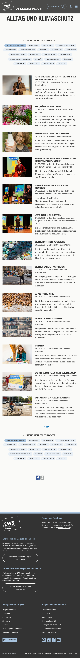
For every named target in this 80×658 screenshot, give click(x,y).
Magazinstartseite (9, 610)
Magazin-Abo (54, 6)
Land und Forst (49, 54)
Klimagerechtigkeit (18, 54)
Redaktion (28, 653)
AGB (66, 653)
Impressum (48, 653)
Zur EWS (5, 625)
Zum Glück (6, 617)
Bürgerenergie (47, 617)
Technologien (49, 64)
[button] (38, 478)
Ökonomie (67, 59)
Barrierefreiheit (58, 653)
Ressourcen (34, 64)
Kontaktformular (64, 527)
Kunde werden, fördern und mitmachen (20, 587)
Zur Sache (6, 613)
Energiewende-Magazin (29, 8)
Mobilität (38, 59)
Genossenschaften (28, 50)
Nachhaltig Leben (53, 59)
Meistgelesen (65, 54)
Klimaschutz (34, 54)
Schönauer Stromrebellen (51, 629)
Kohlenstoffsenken (49, 610)
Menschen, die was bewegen (20, 59)
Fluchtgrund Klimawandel (51, 625)
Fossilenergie (11, 50)
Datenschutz (73, 653)
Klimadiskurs (57, 50)
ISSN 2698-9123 (38, 653)
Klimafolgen (71, 50)
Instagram (43, 50)
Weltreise (62, 64)
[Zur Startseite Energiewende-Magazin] (8, 6)
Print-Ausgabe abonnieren (12, 629)
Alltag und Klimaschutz (15, 45)
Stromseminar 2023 (49, 621)
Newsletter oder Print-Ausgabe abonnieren (20, 557)
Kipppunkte (46, 613)
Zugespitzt (6, 621)
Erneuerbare (48, 45)
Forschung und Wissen (66, 45)
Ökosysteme (20, 64)
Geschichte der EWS (49, 632)
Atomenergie (33, 45)
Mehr (46, 427)
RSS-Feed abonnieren (10, 632)
